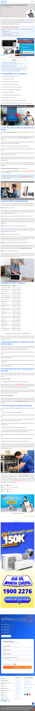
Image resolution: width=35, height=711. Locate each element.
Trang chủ (2, 6)
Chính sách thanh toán (28, 687)
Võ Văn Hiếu (10, 690)
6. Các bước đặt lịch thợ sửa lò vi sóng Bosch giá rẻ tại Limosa (13, 69)
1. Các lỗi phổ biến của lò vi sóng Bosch (8, 62)
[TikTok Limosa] (27, 694)
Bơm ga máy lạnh (18, 684)
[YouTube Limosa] (29, 694)
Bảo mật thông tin (27, 689)
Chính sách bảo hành (27, 682)
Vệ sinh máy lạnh (18, 682)
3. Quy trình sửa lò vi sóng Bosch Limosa (9, 65)
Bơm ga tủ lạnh (17, 699)
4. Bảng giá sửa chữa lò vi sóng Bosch (8, 66)
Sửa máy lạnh (17, 680)
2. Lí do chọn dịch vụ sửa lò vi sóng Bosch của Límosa (11, 63)
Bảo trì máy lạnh (18, 686)
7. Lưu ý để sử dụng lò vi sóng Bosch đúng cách (10, 70)
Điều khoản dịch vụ (27, 680)
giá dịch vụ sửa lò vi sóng (11, 225)
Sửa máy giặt (17, 690)
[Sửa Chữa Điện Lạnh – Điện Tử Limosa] (8, 2)
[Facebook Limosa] (25, 694)
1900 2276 (5, 686)
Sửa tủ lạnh (17, 695)
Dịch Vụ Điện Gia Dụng (8, 6)
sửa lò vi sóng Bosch (26, 22)
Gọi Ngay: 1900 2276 (6, 636)
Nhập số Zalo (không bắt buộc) (7, 653)
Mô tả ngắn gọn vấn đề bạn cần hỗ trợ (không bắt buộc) (10, 657)
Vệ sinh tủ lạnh (17, 697)
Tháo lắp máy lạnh (18, 688)
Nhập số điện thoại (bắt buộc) (7, 649)
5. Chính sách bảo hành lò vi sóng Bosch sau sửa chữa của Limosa (14, 67)
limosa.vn (5, 694)
